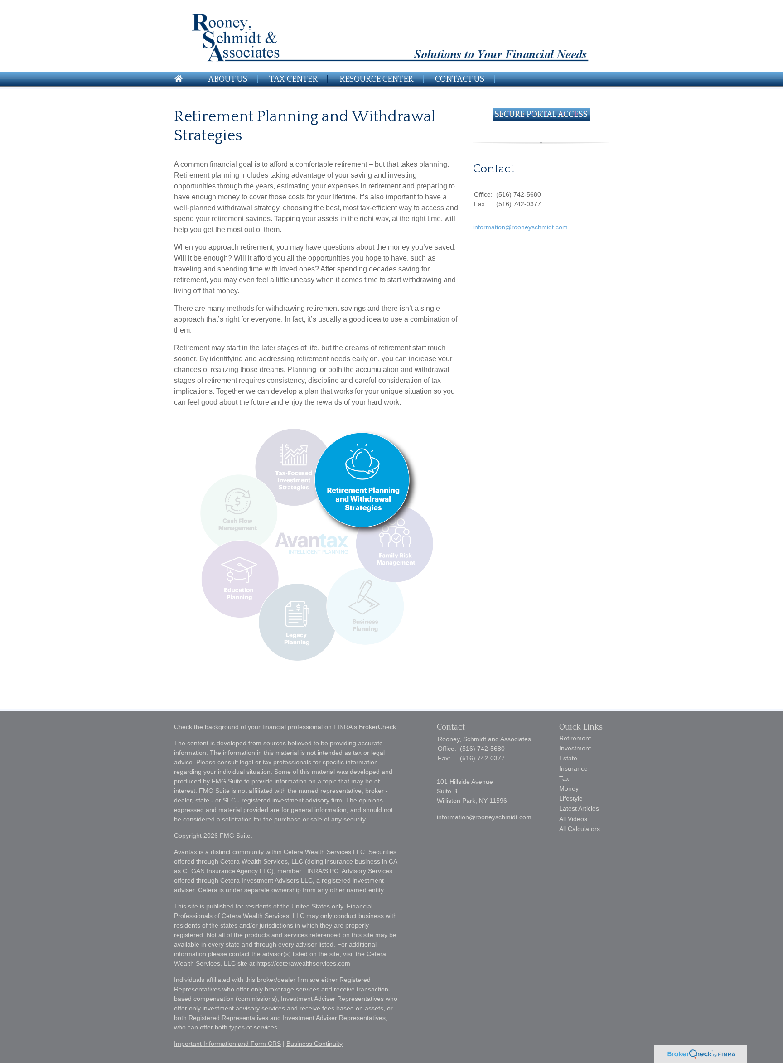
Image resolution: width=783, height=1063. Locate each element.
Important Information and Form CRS (227, 1043)
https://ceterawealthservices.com (303, 963)
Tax (564, 778)
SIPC (331, 871)
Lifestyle (571, 798)
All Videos (573, 818)
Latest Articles (579, 808)
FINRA (312, 871)
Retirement (575, 738)
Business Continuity (314, 1043)
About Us (227, 79)
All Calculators (579, 828)
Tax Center (293, 79)
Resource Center (376, 79)
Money (569, 788)
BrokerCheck (377, 726)
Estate (568, 758)
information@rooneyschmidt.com (520, 227)
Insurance (573, 768)
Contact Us (459, 79)
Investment (575, 748)
